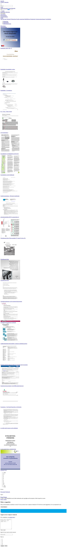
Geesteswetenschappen (40, 19)
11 (3, 484)
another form (12, 517)
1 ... (4, 473)
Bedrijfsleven (27, 19)
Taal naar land (3, 19)
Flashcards (3, 12)
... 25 (4, 485)
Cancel (2, 545)
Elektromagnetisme (7, 23)
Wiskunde (9, 19)
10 (3, 483)
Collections (7, 12)
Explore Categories (4, 2)
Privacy (2, 499)
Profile (2, 18)
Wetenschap (13, 19)
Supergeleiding (4, 27)
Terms (5, 499)
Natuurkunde (6, 22)
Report (2, 497)
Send (6, 545)
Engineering (32, 19)
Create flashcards (11, 8)
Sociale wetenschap (20, 19)
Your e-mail (3, 530)
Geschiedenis (48, 19)
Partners (5, 497)
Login (2, 7)
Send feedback (4, 506)
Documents (3, 491)
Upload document (4, 8)
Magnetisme (3, 26)
